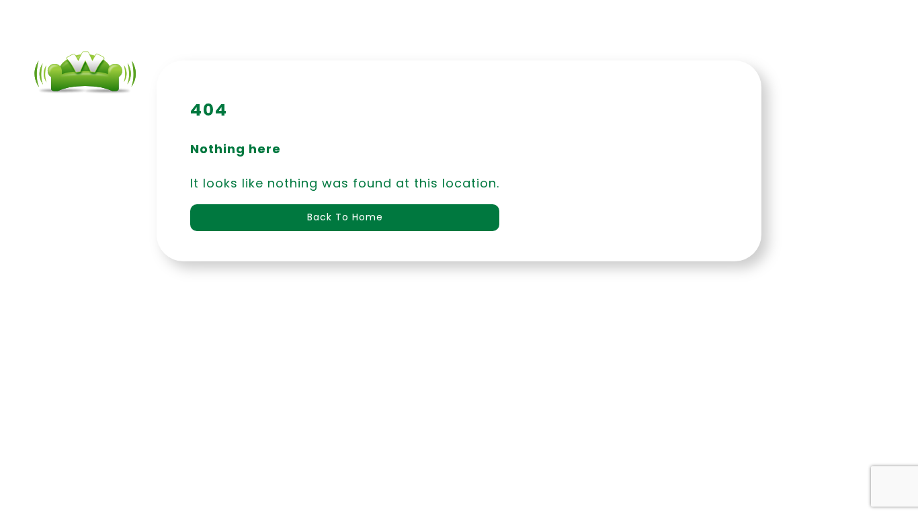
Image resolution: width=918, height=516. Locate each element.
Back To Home (345, 217)
